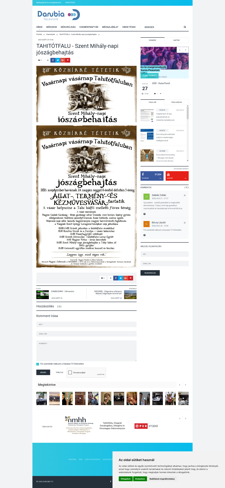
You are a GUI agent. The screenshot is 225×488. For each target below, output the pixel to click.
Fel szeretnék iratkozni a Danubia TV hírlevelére (62, 364)
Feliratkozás (150, 273)
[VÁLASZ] (185, 195)
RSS (80, 459)
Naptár (176, 40)
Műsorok (51, 27)
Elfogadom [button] (126, 479)
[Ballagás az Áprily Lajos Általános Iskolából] (144, 398)
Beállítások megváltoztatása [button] (162, 479)
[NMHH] (79, 426)
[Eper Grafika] (146, 426)
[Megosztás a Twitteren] (57, 60)
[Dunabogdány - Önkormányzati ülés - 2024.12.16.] (157, 398)
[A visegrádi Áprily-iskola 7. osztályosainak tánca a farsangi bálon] (170, 398)
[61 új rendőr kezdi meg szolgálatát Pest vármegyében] (54, 398)
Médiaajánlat (110, 27)
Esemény (152, 40)
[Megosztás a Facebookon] (52, 60)
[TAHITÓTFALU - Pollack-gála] (106, 398)
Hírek (39, 27)
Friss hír (152, 102)
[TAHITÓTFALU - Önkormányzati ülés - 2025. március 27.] (119, 398)
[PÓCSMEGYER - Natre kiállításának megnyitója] (183, 398)
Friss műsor (176, 102)
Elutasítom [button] (140, 479)
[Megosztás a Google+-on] (62, 60)
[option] (86, 94)
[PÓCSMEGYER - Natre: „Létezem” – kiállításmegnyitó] (132, 398)
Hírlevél (72, 459)
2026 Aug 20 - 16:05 (160, 226)
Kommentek (145, 187)
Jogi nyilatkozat (92, 459)
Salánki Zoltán (159, 195)
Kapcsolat (108, 459)
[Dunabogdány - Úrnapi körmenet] (41, 398)
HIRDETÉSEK (70, 3)
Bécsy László (159, 222)
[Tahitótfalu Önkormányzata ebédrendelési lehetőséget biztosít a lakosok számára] (80, 398)
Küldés (43, 372)
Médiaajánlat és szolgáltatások (48, 3)
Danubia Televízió (58, 15)
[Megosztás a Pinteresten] (67, 60)
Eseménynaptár (89, 27)
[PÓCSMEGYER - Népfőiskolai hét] (67, 398)
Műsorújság (68, 27)
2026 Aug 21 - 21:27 (160, 198)
